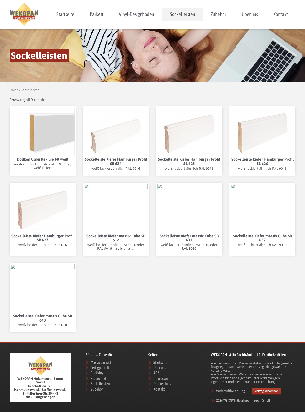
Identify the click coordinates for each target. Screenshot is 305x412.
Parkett (96, 14)
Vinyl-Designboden (136, 14)
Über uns (250, 14)
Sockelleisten (182, 14)
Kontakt (280, 14)
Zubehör (218, 14)
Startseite (65, 14)
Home (14, 90)
